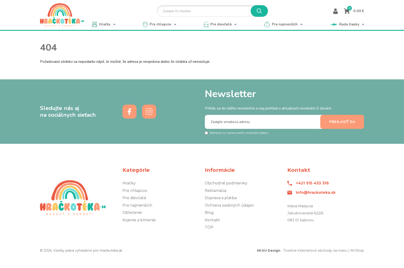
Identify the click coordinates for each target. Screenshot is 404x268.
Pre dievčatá (134, 198)
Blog (209, 212)
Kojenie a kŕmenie (139, 220)
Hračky (129, 183)
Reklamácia (215, 190)
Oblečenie (132, 212)
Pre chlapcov (135, 190)
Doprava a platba (221, 198)
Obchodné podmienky (226, 183)
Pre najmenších (137, 205)
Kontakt (212, 220)
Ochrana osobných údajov (229, 205)
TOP (209, 227)
